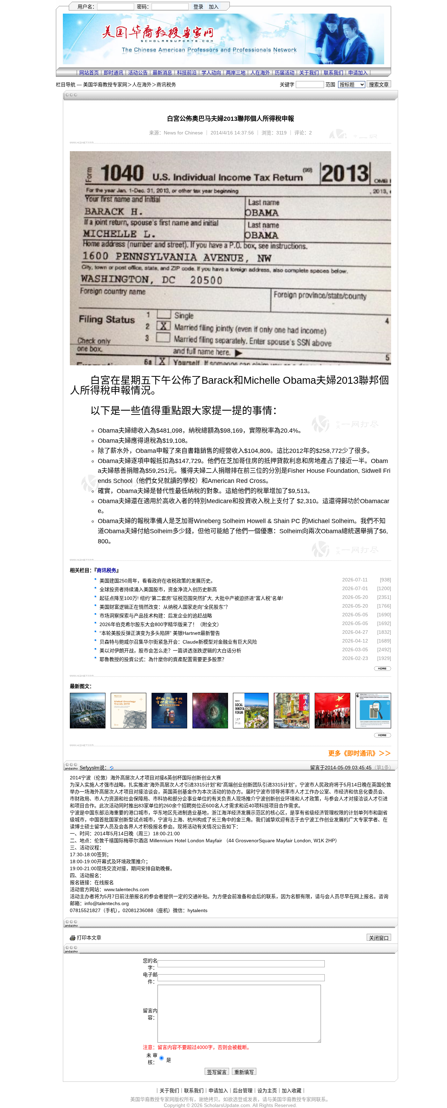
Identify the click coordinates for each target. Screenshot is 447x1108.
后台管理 (242, 1090)
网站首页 (89, 72)
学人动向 (211, 72)
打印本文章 (88, 937)
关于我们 (309, 72)
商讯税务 (166, 84)
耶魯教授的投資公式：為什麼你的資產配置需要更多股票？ (163, 659)
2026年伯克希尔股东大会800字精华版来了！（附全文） (161, 624)
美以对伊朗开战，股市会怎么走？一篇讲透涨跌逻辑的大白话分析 (170, 650)
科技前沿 (187, 72)
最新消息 (162, 72)
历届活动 (284, 72)
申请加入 (358, 72)
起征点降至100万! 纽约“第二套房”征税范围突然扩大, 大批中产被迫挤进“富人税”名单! (191, 598)
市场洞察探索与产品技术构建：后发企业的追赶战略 (156, 615)
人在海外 (260, 72)
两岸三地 (236, 72)
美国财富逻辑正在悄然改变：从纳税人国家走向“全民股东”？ (165, 607)
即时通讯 (113, 72)
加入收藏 (291, 1090)
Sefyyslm (90, 767)
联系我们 (333, 72)
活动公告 (138, 72)
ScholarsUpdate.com (227, 1105)
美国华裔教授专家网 (105, 84)
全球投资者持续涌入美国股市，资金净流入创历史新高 (158, 589)
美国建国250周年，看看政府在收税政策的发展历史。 (157, 581)
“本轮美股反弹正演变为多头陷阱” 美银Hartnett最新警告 (160, 633)
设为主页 (267, 1090)
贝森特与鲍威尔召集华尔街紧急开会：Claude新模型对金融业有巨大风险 (178, 642)
